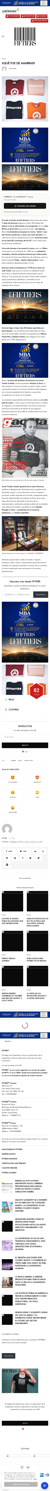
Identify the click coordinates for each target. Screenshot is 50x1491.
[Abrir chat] (44, 1485)
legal (26, 758)
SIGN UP (25, 752)
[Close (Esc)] (46, 732)
